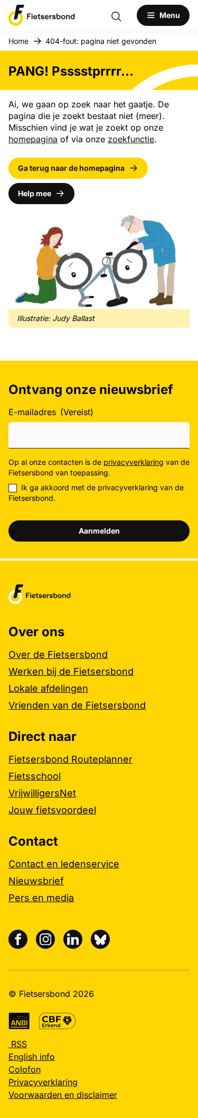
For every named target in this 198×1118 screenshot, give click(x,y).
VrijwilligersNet (42, 793)
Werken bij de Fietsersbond (71, 671)
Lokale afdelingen (48, 688)
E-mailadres (50, 412)
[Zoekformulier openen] (121, 15)
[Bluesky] (100, 939)
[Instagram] (45, 939)
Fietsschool (34, 776)
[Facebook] (17, 939)
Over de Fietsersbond (58, 654)
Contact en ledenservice (63, 863)
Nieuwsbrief (36, 880)
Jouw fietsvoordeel (52, 809)
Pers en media (41, 897)
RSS (17, 1044)
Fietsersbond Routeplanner (70, 759)
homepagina (33, 139)
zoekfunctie (131, 139)
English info (31, 1056)
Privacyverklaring (43, 1082)
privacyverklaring (133, 461)
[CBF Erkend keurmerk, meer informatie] (57, 1021)
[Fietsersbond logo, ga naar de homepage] (41, 15)
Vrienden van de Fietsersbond (77, 705)
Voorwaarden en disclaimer (62, 1094)
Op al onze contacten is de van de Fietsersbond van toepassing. (99, 467)
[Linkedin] (72, 939)
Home (18, 40)
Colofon (24, 1069)
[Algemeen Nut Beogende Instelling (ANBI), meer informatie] (19, 1021)
